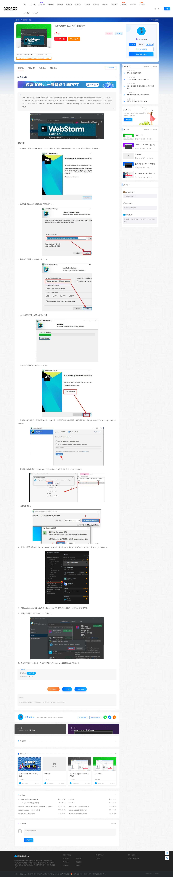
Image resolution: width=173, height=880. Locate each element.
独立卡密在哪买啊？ (130, 208)
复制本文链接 (96, 717)
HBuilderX (99, 774)
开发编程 (69, 4)
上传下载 (33, 4)
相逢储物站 (57, 28)
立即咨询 (111, 67)
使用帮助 (47, 774)
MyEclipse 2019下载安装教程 (77, 814)
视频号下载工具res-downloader (137, 101)
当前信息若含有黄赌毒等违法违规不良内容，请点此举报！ (34, 58)
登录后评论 (28, 840)
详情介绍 (21, 68)
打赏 (67, 689)
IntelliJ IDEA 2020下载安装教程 (82, 730)
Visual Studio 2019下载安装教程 (78, 806)
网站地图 (66, 874)
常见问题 (31, 68)
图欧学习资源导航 (133, 858)
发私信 (142, 44)
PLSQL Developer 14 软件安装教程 (29, 810)
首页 (24, 4)
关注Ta (133, 44)
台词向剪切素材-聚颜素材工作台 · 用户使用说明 (140, 87)
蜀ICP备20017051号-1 (99, 874)
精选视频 (142, 4)
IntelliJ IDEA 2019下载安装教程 (146, 145)
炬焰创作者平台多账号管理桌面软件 (138, 95)
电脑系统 (51, 4)
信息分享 (133, 4)
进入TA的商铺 (142, 49)
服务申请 (78, 865)
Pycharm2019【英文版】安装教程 (146, 173)
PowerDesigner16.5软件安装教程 (79, 775)
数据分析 (60, 4)
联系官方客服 (142, 54)
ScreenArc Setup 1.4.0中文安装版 (137, 79)
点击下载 (31, 673)
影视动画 (96, 4)
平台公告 (66, 858)
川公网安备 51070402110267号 (82, 874)
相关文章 (42, 68)
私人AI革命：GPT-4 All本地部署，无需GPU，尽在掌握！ (35, 806)
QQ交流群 (128, 119)
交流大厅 (36, 13)
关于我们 (98, 858)
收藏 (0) (119, 33)
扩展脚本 (124, 4)
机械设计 (105, 4)
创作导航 (26, 13)
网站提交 (66, 865)
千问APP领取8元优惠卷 (134, 73)
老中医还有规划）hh (130, 196)
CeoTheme (155, 873)
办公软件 (42, 4)
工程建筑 (87, 4)
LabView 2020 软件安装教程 (77, 810)
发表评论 (53, 68)
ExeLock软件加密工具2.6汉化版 (29, 775)
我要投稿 (156, 20)
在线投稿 (78, 862)
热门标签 (66, 862)
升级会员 (75, 39)
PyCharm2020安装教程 (26, 730)
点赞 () (110, 33)
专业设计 (78, 4)
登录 (167, 9)
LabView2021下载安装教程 (26, 814)
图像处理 (115, 4)
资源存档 (78, 858)
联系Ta (151, 44)
